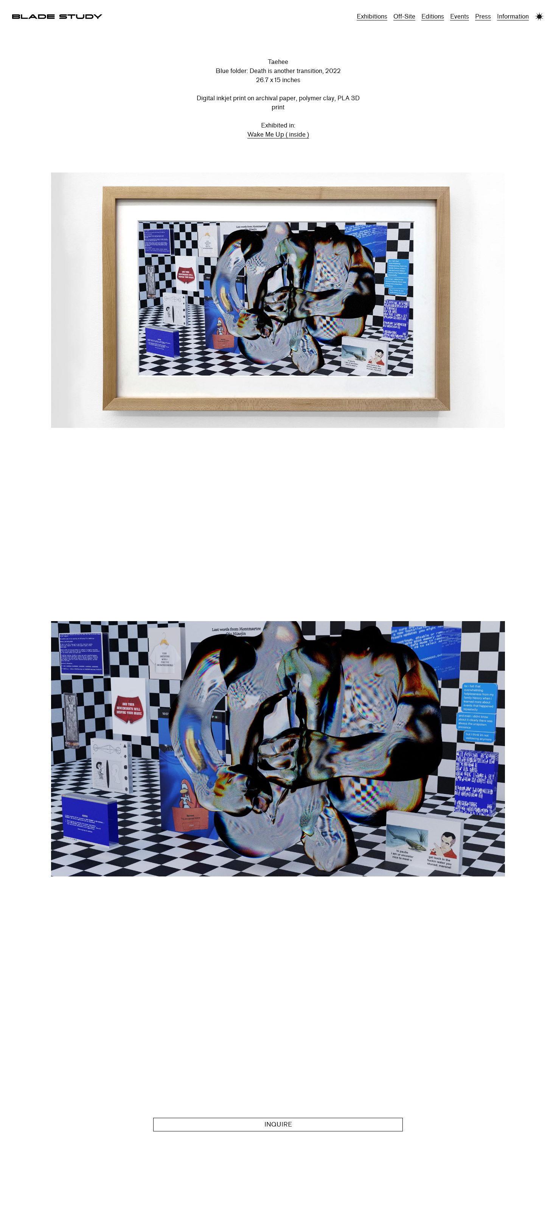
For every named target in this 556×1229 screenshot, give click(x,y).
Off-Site (404, 16)
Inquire (278, 1124)
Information (513, 16)
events (459, 16)
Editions (432, 16)
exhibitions (372, 16)
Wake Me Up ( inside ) (278, 134)
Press (483, 16)
